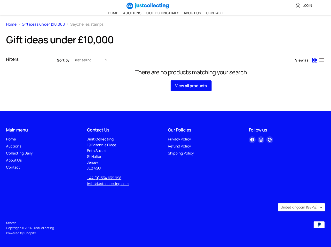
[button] (304, 5)
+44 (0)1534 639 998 (104, 177)
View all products (191, 85)
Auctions (132, 13)
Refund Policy (179, 146)
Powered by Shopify (21, 233)
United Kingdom (299, 207)
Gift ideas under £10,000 (43, 24)
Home (113, 13)
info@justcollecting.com (108, 183)
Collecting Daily (162, 13)
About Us (192, 13)
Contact (214, 13)
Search (11, 223)
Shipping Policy (181, 153)
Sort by (63, 60)
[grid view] (314, 60)
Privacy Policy (179, 139)
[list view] (321, 60)
